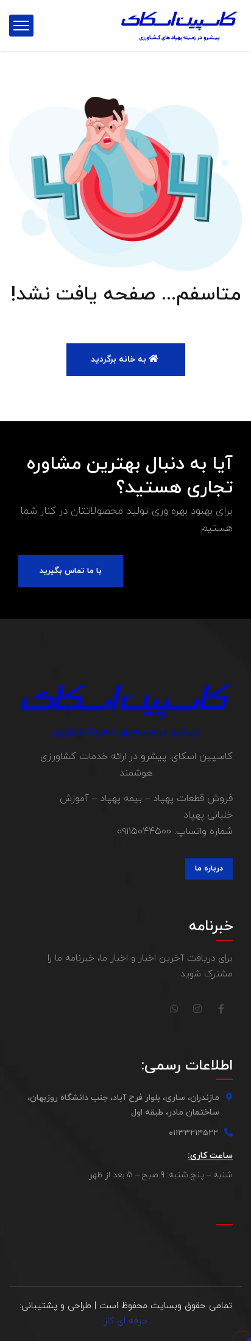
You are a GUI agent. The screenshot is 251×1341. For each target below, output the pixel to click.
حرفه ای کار (126, 1321)
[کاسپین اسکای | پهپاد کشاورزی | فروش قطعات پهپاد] (179, 25)
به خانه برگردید (120, 359)
